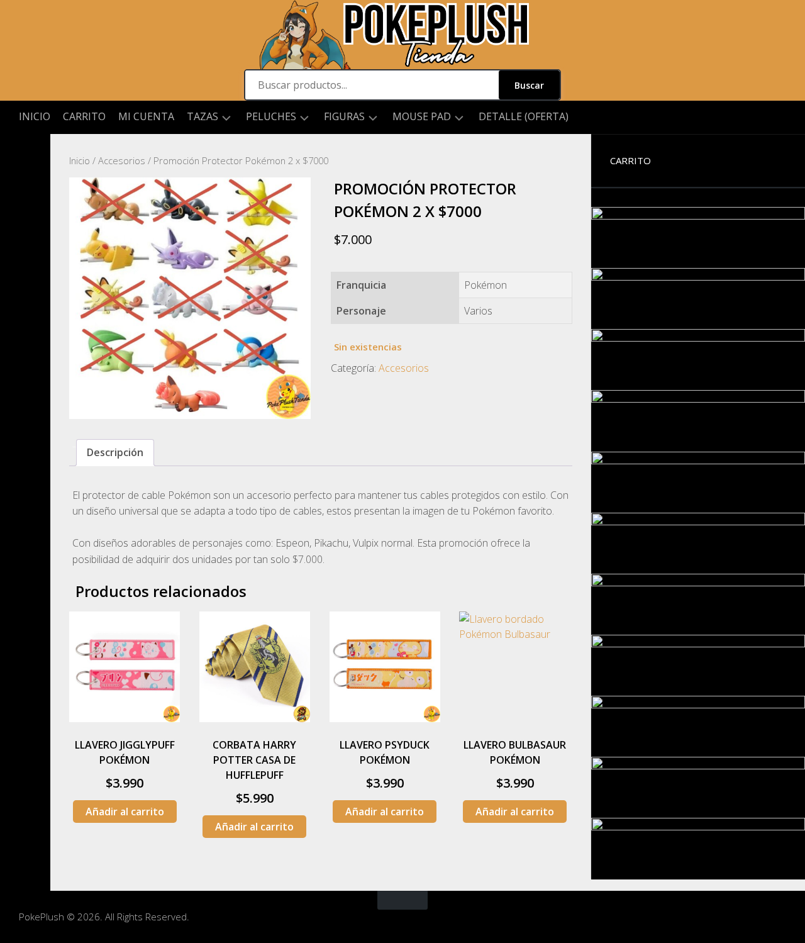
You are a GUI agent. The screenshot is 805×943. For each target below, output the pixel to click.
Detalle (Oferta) (524, 116)
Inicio (34, 116)
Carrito (84, 116)
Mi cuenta (146, 116)
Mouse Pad (421, 116)
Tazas (202, 116)
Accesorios (121, 160)
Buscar (529, 85)
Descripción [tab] (115, 452)
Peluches (271, 116)
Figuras (344, 116)
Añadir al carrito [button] (125, 811)
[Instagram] (25, 154)
